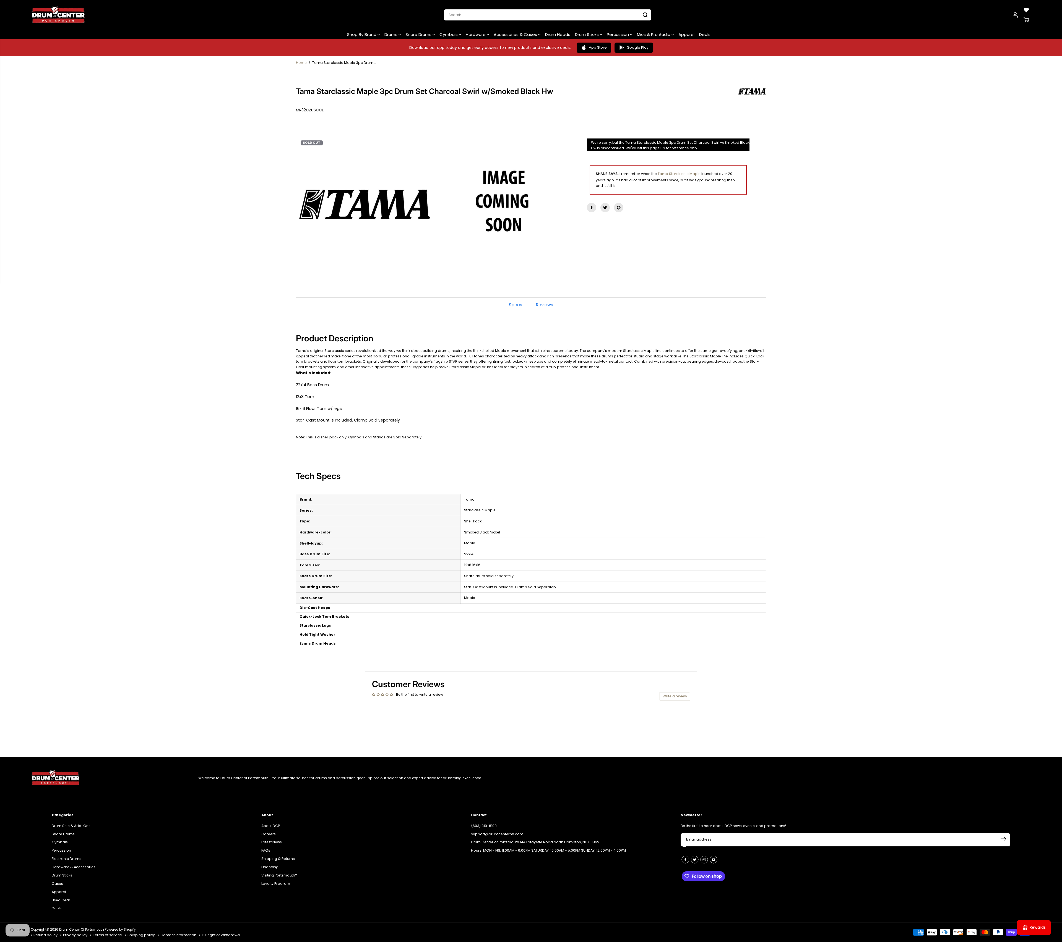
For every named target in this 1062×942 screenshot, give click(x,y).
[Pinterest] (618, 207)
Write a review (675, 696)
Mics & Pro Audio (654, 34)
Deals (704, 34)
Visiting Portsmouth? (279, 870)
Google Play (638, 47)
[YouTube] (713, 854)
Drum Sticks (587, 34)
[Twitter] (605, 207)
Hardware (476, 34)
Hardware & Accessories (73, 861)
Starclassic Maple (685, 173)
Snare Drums (419, 34)
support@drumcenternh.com (497, 828)
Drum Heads (557, 34)
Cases (57, 878)
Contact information (178, 935)
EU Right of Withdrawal (221, 935)
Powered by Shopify (120, 929)
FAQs (265, 845)
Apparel (686, 34)
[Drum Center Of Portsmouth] (58, 15)
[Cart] (1026, 20)
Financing (269, 861)
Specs (515, 305)
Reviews (544, 305)
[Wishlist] (1026, 10)
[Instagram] (704, 854)
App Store (598, 47)
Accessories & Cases (516, 34)
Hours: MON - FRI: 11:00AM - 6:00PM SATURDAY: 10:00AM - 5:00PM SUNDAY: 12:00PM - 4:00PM (548, 845)
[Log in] (1015, 15)
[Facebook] (591, 207)
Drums (391, 34)
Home (301, 62)
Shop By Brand (362, 34)
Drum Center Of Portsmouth (81, 929)
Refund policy (45, 935)
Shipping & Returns (278, 853)
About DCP (270, 820)
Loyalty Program (275, 878)
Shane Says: (607, 174)
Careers (268, 828)
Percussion (618, 34)
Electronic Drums (66, 853)
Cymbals (449, 34)
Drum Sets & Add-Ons (71, 820)
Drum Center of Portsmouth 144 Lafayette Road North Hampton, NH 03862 (535, 836)
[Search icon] (645, 14)
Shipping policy (141, 935)
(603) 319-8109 (484, 820)
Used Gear (61, 894)
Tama (663, 173)
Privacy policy (75, 935)
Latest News (271, 836)
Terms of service (107, 935)
